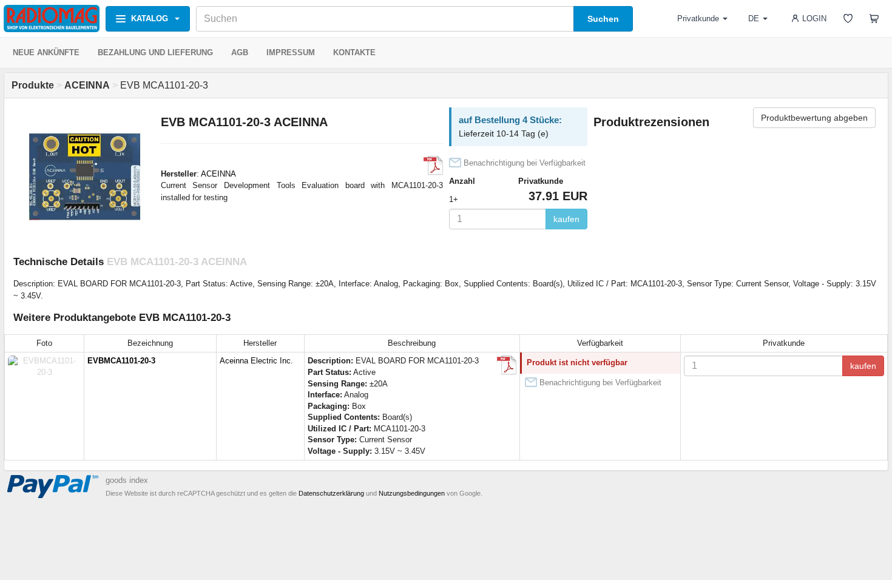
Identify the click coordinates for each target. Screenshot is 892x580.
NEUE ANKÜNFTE (46, 52)
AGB (239, 52)
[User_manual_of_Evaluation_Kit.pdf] (433, 165)
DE (753, 18)
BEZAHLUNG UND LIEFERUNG (155, 52)
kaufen (566, 219)
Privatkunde (698, 18)
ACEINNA (218, 173)
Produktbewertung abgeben (814, 118)
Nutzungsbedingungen (412, 493)
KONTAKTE (354, 52)
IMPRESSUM (290, 52)
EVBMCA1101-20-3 (121, 360)
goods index (127, 480)
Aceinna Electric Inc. (256, 360)
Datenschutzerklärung (331, 493)
